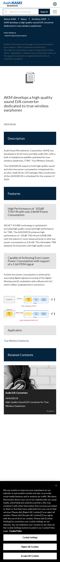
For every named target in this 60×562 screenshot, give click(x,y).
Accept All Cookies (30, 556)
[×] (56, 485)
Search (44, 11)
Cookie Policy (15, 531)
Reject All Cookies (30, 546)
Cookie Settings (30, 537)
